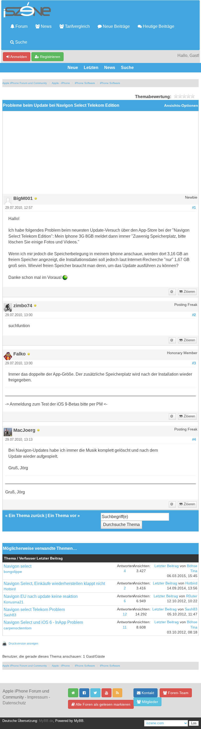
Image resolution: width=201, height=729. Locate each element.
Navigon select (17, 566)
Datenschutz (14, 703)
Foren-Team (177, 693)
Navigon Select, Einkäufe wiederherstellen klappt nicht (54, 583)
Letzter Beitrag (166, 566)
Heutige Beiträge (158, 26)
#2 (194, 315)
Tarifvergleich (77, 26)
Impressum (37, 697)
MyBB (78, 721)
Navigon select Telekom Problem (34, 609)
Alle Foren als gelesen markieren (102, 704)
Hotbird (10, 589)
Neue (73, 67)
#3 (194, 363)
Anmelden (18, 57)
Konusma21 (14, 602)
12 (125, 614)
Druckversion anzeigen (23, 643)
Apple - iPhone (61, 83)
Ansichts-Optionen (181, 106)
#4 (194, 439)
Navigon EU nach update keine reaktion (41, 596)
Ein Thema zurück (26, 515)
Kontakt (147, 693)
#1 (194, 208)
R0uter (191, 596)
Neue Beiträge (116, 26)
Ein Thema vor (62, 515)
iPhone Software (85, 83)
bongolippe (13, 572)
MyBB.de (46, 721)
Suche (20, 42)
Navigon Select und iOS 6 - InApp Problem (43, 622)
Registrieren (49, 57)
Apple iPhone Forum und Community (24, 83)
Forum (20, 26)
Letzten (91, 67)
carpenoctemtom (18, 628)
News (46, 26)
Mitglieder (149, 702)
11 (125, 627)
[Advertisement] (100, 154)
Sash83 (10, 615)
